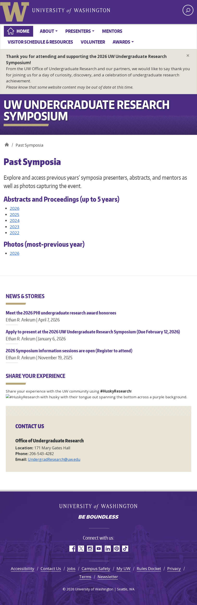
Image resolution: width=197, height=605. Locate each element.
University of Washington (15, 11)
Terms (85, 576)
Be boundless (98, 517)
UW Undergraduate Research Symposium (7, 143)
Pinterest (116, 548)
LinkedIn (107, 548)
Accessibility (22, 568)
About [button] (47, 31)
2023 (14, 226)
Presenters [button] (78, 31)
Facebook (72, 548)
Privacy (174, 568)
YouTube (98, 548)
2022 (14, 232)
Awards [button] (121, 42)
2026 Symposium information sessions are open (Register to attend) (69, 354)
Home (23, 31)
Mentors (112, 31)
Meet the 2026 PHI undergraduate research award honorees (61, 316)
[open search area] (188, 10)
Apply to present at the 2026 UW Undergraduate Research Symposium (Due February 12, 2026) (93, 335)
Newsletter (108, 576)
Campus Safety (96, 568)
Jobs (71, 568)
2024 (14, 220)
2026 (14, 208)
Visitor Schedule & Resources (40, 42)
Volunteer (93, 42)
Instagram (89, 548)
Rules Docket (149, 568)
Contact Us (51, 568)
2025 (14, 214)
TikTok (125, 548)
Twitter (81, 548)
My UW (123, 568)
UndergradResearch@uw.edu (54, 459)
